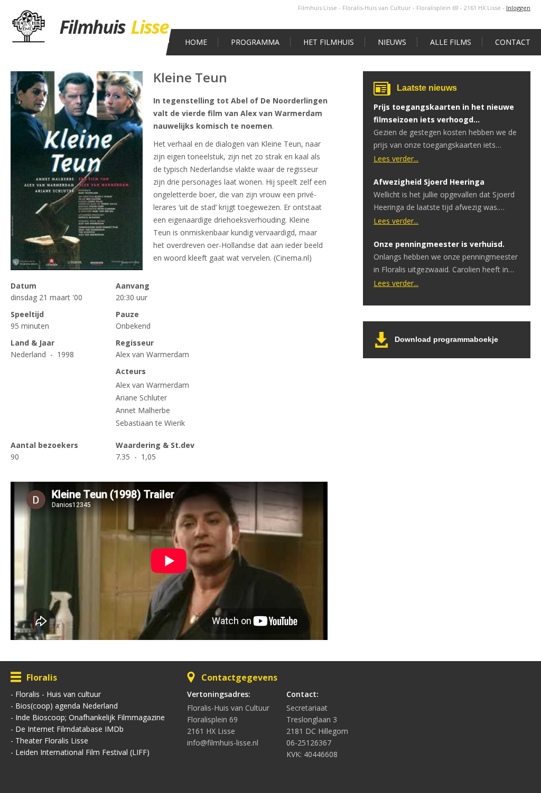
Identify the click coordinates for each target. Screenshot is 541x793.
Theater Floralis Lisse (51, 740)
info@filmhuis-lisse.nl (222, 743)
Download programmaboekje (446, 339)
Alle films (450, 42)
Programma (255, 42)
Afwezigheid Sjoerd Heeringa (429, 182)
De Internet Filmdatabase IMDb (69, 729)
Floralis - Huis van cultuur (58, 694)
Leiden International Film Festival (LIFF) (82, 752)
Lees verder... (396, 159)
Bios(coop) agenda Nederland (66, 706)
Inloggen (518, 8)
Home (196, 42)
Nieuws (392, 42)
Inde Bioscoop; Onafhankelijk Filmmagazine (90, 717)
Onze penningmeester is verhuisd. (439, 244)
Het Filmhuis (328, 42)
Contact (512, 42)
